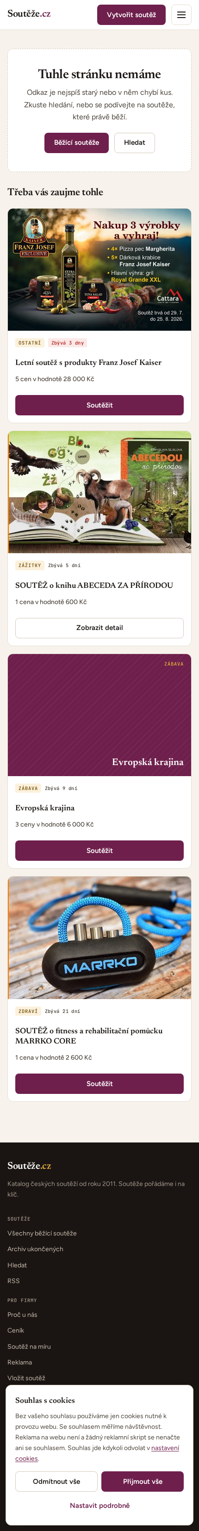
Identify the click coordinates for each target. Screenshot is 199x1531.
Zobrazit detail (99, 628)
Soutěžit (100, 405)
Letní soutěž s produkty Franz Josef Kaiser (88, 363)
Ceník (15, 1330)
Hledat (134, 142)
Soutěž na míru (29, 1347)
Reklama (19, 1362)
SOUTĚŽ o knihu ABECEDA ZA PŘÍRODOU (94, 586)
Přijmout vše (142, 1481)
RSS (13, 1281)
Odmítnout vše (56, 1481)
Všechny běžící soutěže (42, 1233)
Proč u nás (22, 1315)
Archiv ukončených (35, 1249)
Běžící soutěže (76, 142)
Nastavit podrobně (100, 1505)
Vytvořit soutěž (131, 15)
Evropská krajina (45, 809)
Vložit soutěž (26, 1378)
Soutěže (29, 14)
